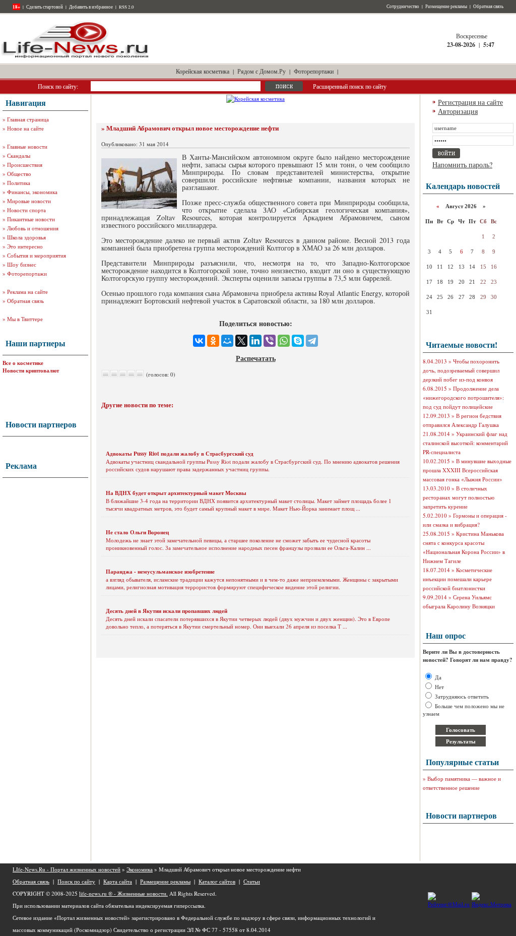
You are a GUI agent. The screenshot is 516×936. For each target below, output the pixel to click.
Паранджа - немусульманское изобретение (160, 572)
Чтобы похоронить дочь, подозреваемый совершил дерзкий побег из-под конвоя (461, 370)
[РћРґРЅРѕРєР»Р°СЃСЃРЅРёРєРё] (213, 341)
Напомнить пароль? (462, 164)
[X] (241, 341)
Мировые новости (29, 201)
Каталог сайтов (217, 881)
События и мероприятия (36, 255)
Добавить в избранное (91, 7)
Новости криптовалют (31, 370)
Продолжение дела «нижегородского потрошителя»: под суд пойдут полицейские (463, 397)
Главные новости (27, 146)
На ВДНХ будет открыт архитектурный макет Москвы (176, 493)
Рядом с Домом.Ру (261, 71)
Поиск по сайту (76, 881)
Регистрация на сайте (470, 102)
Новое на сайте (25, 128)
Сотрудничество (402, 7)
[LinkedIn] (255, 341)
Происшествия (24, 164)
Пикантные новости (31, 219)
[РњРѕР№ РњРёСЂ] (227, 341)
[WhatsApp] (284, 341)
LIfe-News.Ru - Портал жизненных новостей (66, 869)
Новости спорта (26, 210)
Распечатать (256, 358)
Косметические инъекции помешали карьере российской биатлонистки (457, 579)
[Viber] (270, 341)
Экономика (139, 869)
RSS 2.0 (126, 7)
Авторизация (458, 111)
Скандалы (18, 155)
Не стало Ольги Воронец (137, 532)
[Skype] (298, 341)
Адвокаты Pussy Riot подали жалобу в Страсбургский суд (179, 454)
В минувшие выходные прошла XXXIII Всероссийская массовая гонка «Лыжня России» (467, 470)
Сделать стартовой (44, 7)
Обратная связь (488, 7)
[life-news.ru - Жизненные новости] (75, 57)
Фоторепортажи (314, 71)
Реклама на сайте (27, 291)
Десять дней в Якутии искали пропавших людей (166, 611)
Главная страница (28, 119)
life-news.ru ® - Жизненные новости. (123, 893)
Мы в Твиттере (25, 319)
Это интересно (25, 246)
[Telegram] (312, 341)
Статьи (251, 881)
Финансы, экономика (32, 192)
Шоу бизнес (21, 264)
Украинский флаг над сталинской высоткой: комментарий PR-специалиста (465, 443)
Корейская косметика (202, 71)
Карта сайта (117, 881)
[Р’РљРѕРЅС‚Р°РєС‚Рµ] (199, 341)
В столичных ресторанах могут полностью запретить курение (458, 497)
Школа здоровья (26, 237)
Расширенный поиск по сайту (349, 86)
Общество (19, 173)
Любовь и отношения (32, 228)
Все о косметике (23, 363)
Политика (18, 182)
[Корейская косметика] (255, 98)
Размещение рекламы (446, 7)
